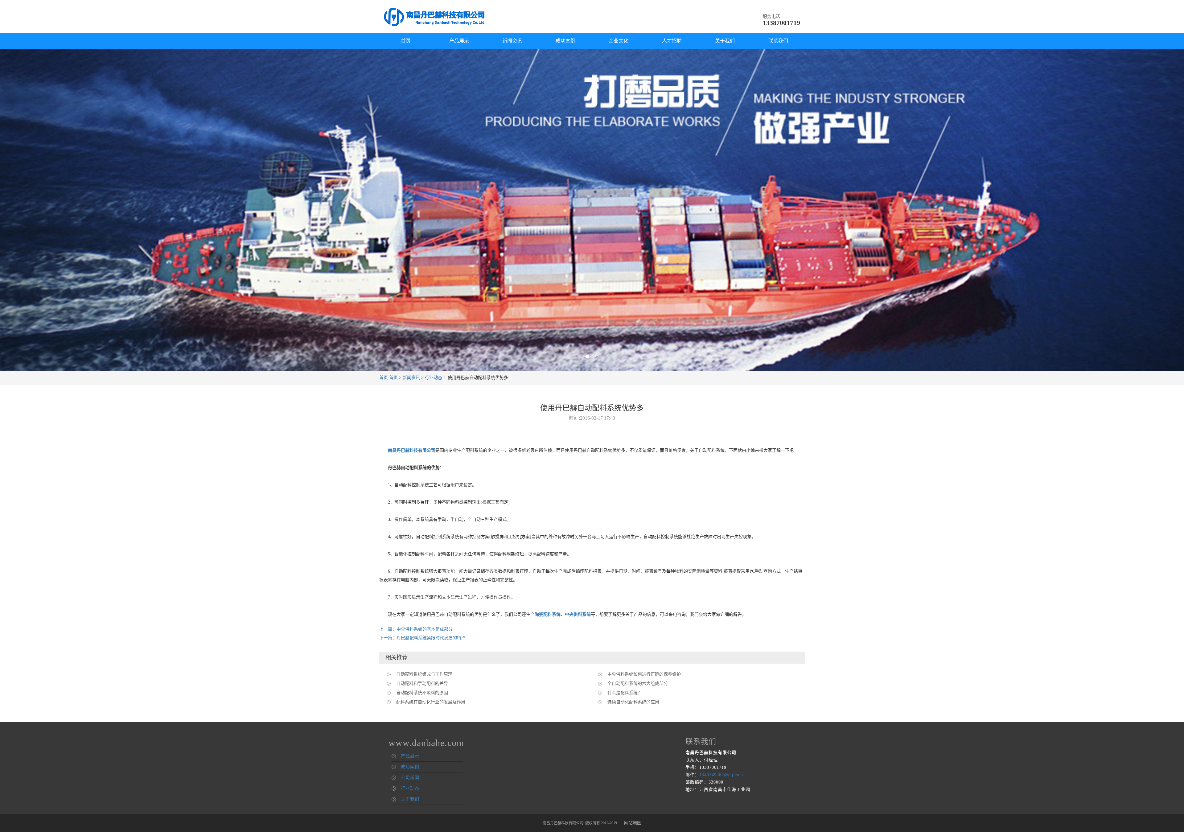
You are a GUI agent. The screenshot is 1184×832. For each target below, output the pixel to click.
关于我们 (725, 40)
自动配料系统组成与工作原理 (424, 674)
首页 (406, 40)
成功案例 (565, 40)
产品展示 (459, 40)
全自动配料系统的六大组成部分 (637, 683)
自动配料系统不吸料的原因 (422, 692)
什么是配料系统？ (624, 692)
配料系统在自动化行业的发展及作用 (430, 702)
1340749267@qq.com (721, 774)
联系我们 (778, 40)
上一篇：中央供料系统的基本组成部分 (416, 629)
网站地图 (632, 823)
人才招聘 (672, 40)
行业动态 (433, 377)
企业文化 (618, 40)
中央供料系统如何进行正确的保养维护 (644, 674)
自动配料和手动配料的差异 (422, 683)
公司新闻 (410, 777)
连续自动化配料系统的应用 (633, 702)
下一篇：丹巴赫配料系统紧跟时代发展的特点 (422, 638)
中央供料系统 (578, 614)
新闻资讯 (512, 40)
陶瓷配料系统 (548, 614)
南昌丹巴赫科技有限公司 (411, 450)
